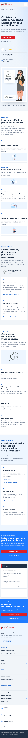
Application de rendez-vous (6, 736)
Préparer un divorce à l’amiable (10, 294)
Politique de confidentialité (13, 734)
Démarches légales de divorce (10, 482)
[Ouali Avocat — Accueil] (7, 4)
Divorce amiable (7, 479)
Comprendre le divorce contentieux (11, 316)
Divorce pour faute (8, 519)
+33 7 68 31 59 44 (15, 555)
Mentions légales (4, 734)
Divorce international (9, 522)
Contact (13, 736)
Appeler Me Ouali (7, 41)
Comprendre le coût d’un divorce (11, 500)
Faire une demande (13, 618)
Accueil (2, 9)
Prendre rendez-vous (7, 37)
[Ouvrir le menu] (25, 4)
